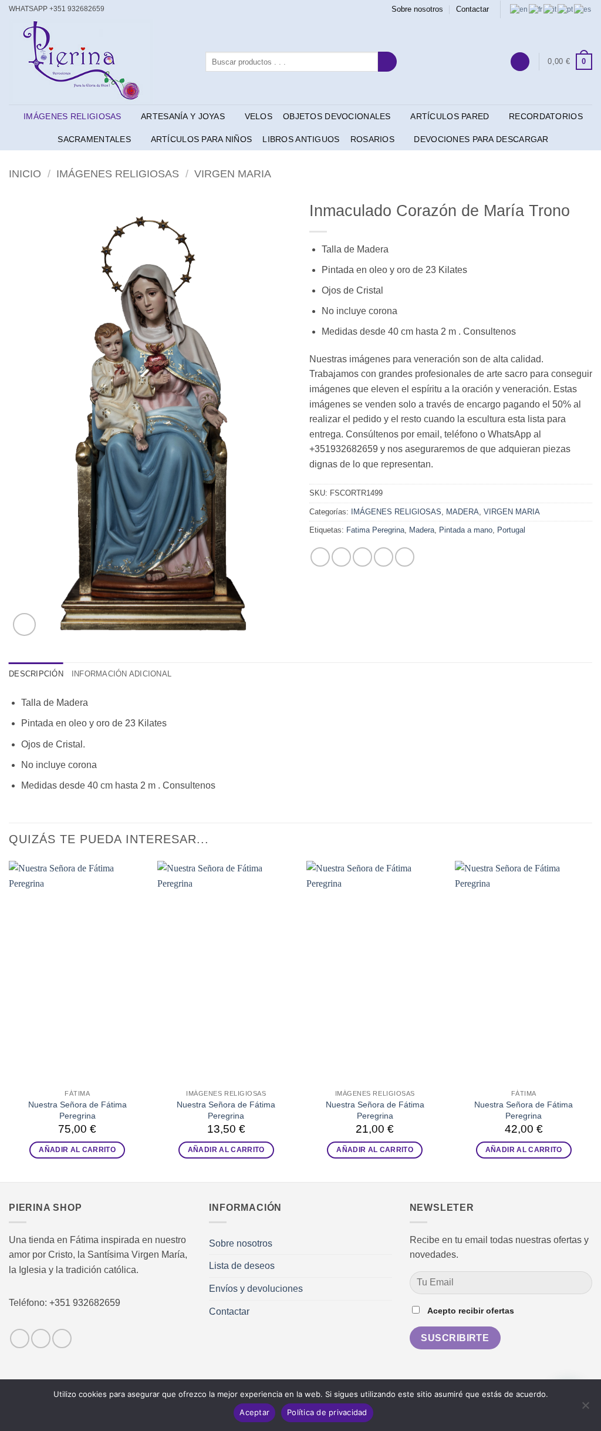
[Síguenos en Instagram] (40, 1338)
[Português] (566, 9)
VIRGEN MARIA (232, 173)
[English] (519, 9)
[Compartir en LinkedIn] (404, 557)
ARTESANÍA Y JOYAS (183, 116)
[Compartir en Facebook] (320, 557)
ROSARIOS (372, 139)
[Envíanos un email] (126, 9)
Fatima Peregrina (375, 530)
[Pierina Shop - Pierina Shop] (98, 62)
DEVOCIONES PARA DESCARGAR (481, 139)
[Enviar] (387, 62)
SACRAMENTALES (94, 139)
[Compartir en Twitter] (341, 557)
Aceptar (254, 1412)
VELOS (258, 116)
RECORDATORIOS (546, 116)
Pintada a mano (465, 530)
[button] (520, 62)
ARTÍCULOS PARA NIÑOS (201, 139)
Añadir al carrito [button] (77, 1149)
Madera (421, 530)
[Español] (583, 9)
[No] (585, 1408)
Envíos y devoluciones (256, 1289)
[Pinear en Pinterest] (383, 557)
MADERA (462, 511)
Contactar (472, 9)
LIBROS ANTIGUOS (300, 139)
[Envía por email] (362, 557)
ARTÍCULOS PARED (449, 116)
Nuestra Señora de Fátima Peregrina (77, 1110)
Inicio (25, 173)
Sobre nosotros (417, 9)
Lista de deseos (242, 1266)
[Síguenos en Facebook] (115, 9)
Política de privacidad (327, 1412)
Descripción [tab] (36, 673)
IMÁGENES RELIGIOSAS (72, 116)
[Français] (536, 9)
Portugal (511, 530)
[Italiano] (550, 9)
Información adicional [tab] (121, 673)
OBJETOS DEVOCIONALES (337, 116)
